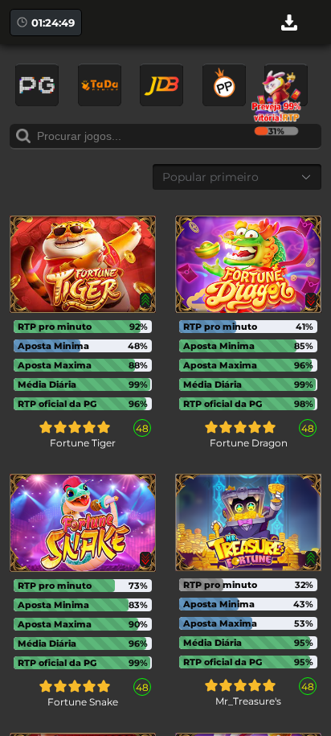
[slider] (75, 427)
